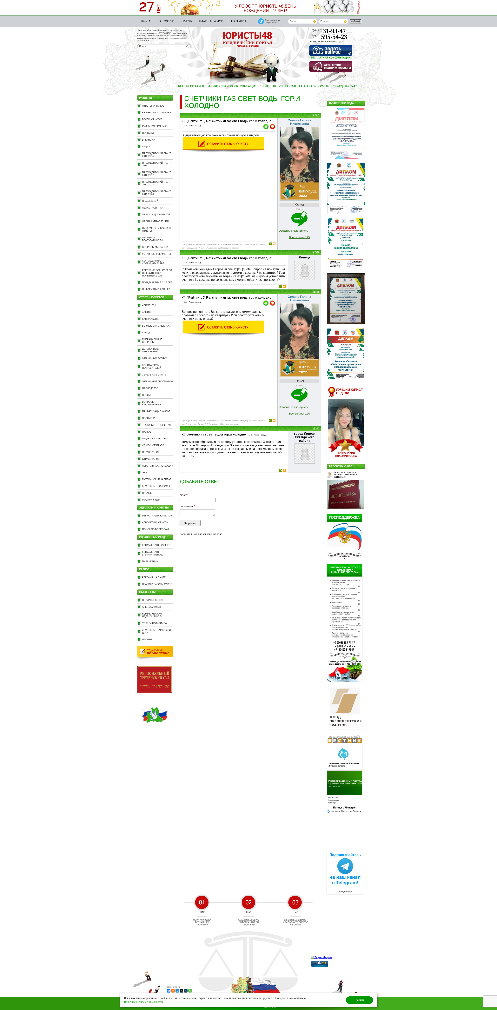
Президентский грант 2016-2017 (156, 173)
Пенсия (147, 395)
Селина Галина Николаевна (299, 122)
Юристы (187, 21)
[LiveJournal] (186, 991)
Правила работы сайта (157, 584)
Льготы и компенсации (157, 465)
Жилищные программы (157, 381)
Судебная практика (155, 126)
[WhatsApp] (190, 991)
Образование (151, 452)
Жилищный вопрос (155, 358)
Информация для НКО (156, 289)
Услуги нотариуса (154, 623)
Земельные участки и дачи (156, 631)
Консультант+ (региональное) (152, 553)
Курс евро (332, 803)
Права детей (150, 201)
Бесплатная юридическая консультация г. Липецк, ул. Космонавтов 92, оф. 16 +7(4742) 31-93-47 (230, 86)
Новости (148, 133)
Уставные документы (156, 254)
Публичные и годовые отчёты (157, 229)
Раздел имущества (154, 438)
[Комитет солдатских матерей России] (154, 731)
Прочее (147, 493)
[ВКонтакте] (168, 991)
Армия (146, 312)
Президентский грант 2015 (156, 164)
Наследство (150, 388)
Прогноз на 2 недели (351, 811)
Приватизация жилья (156, 411)
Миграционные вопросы (152, 340)
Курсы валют (333, 797)
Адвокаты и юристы (155, 522)
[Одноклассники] (173, 991)
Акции (146, 146)
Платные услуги (211, 21)
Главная (146, 21)
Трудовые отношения (156, 425)
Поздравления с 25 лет (157, 282)
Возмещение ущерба (155, 325)
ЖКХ (144, 472)
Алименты (149, 305)
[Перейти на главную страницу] (247, 40)
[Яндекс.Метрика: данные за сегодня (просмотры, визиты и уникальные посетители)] (321, 957)
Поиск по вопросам (155, 529)
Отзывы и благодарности (152, 239)
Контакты (238, 21)
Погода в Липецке (344, 807)
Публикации (150, 561)
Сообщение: (187, 506)
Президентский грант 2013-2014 (156, 154)
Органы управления (155, 221)
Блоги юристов (152, 119)
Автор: (184, 494)
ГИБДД (146, 332)
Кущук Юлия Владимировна (346, 454)
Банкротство (150, 319)
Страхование (151, 459)
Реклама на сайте (154, 577)
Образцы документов (156, 214)
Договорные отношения (150, 350)
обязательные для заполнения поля (201, 533)
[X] (181, 991)
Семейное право (153, 445)
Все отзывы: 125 (299, 237)
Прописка (148, 418)
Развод (146, 431)
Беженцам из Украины (157, 112)
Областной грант (153, 207)
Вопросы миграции (155, 247)
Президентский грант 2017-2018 (156, 183)
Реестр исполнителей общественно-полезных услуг (157, 273)
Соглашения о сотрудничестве (153, 262)
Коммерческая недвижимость (152, 615)
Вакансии (148, 139)
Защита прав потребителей (151, 366)
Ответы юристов (153, 105)
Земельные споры (154, 374)
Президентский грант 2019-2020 (156, 193)
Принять (359, 1000)
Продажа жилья (152, 600)
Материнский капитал (156, 479)
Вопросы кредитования (151, 403)
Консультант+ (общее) (156, 545)
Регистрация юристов (157, 515)
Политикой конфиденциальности (143, 1001)
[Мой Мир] (177, 991)
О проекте (166, 21)
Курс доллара (333, 800)
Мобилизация (151, 499)
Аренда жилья (151, 607)
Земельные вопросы (156, 486)
